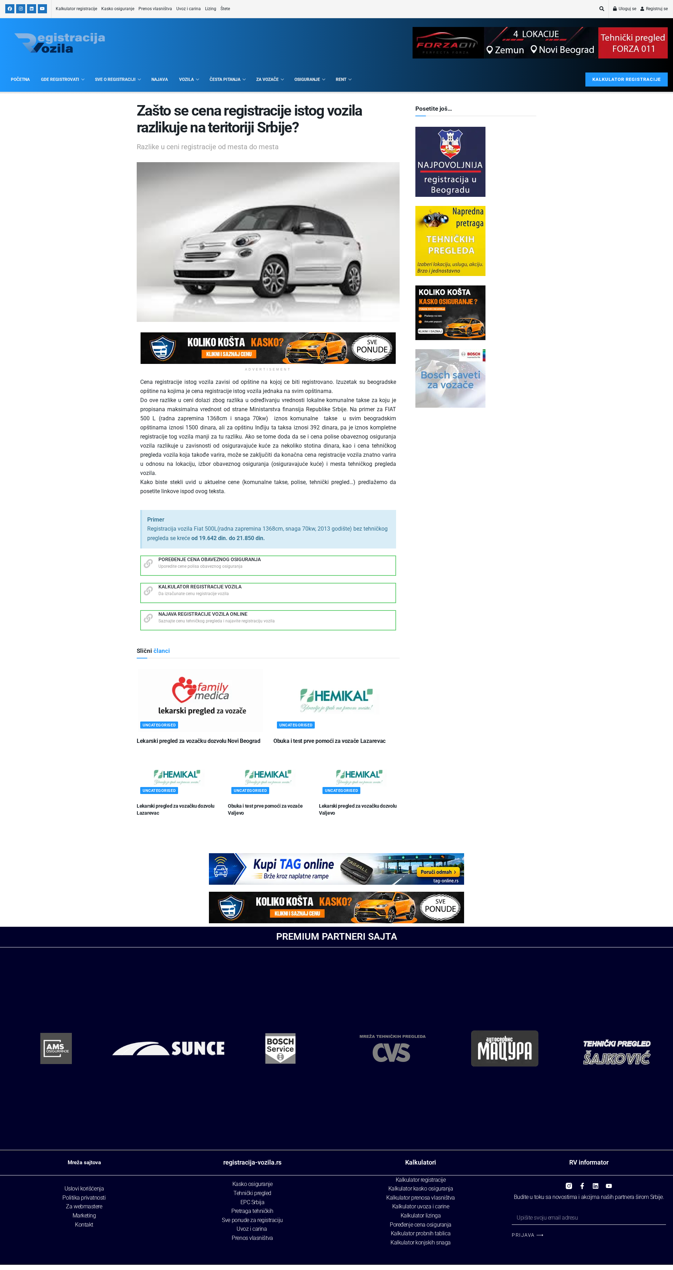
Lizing (210, 8)
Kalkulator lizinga (421, 1215)
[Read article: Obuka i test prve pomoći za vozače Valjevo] (268, 777)
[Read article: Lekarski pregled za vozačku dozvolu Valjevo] (359, 777)
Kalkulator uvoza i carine (420, 1206)
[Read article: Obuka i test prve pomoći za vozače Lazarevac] (336, 700)
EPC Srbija (252, 1202)
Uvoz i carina (188, 8)
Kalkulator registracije (76, 8)
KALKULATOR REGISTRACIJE (626, 79)
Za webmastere (84, 1206)
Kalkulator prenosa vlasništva (420, 1197)
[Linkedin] (595, 1183)
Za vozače (267, 79)
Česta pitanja (225, 79)
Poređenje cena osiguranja (420, 1224)
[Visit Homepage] (59, 43)
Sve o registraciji (115, 79)
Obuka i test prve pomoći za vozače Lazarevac (329, 741)
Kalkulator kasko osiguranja (420, 1188)
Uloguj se (627, 8)
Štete (225, 8)
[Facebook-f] (582, 1183)
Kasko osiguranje (117, 8)
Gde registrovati (60, 79)
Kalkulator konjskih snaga (420, 1242)
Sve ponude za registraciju (252, 1220)
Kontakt (84, 1224)
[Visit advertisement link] (268, 348)
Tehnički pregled (252, 1193)
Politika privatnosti (84, 1197)
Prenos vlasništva (155, 8)
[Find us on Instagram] (20, 9)
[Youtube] (609, 1183)
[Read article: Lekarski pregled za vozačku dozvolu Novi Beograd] (200, 700)
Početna (20, 79)
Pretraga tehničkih (252, 1211)
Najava (159, 79)
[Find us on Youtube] (42, 9)
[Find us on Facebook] (9, 9)
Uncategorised (159, 725)
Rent (341, 79)
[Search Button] (601, 9)
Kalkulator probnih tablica (420, 1233)
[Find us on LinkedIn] (31, 9)
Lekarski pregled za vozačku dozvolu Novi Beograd (198, 741)
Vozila (186, 79)
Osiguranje (307, 79)
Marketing (84, 1215)
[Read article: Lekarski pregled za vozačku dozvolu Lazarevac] (177, 777)
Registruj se (656, 8)
